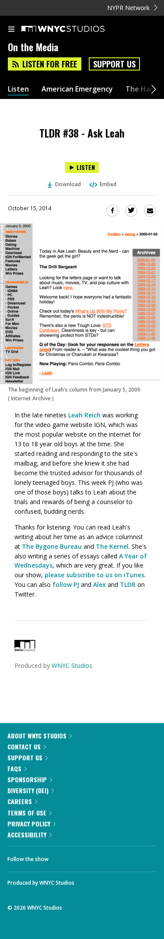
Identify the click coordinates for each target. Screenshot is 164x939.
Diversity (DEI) (28, 790)
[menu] (11, 30)
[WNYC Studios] (24, 649)
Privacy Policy (28, 823)
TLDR (128, 584)
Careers (19, 801)
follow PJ (65, 584)
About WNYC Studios (36, 735)
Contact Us (24, 746)
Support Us (114, 64)
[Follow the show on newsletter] (111, 856)
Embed (108, 184)
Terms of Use (26, 812)
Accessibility (26, 834)
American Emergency (77, 89)
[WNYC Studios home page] (73, 29)
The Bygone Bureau (52, 546)
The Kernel (112, 546)
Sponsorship (27, 779)
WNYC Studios (72, 665)
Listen (18, 89)
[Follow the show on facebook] (64, 856)
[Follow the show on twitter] (88, 856)
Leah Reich (84, 415)
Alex (99, 584)
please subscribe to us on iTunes (94, 575)
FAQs (14, 768)
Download (68, 184)
